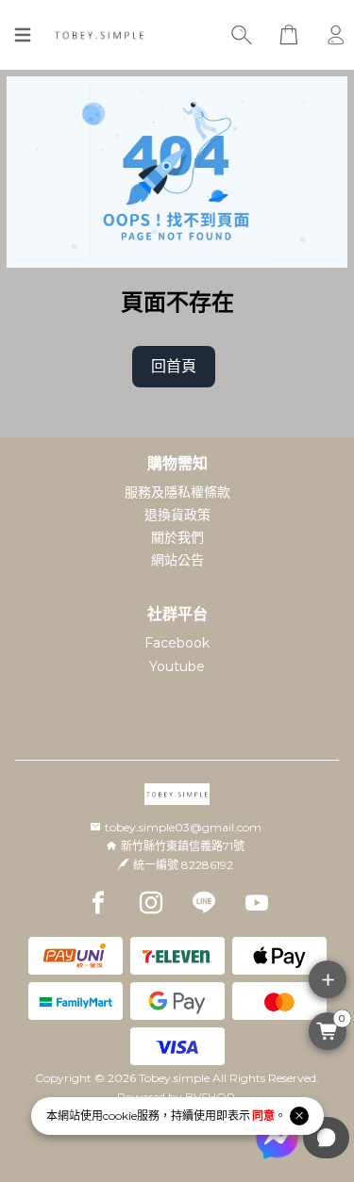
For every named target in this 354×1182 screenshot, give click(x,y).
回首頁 (173, 366)
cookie (120, 1115)
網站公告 (177, 559)
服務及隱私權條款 (177, 492)
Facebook (177, 642)
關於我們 (177, 537)
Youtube (177, 666)
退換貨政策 (177, 514)
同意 (263, 1115)
